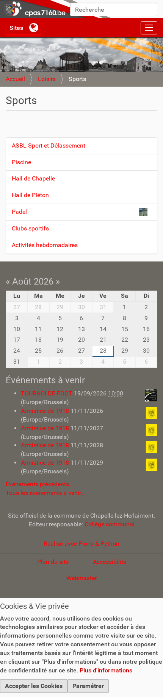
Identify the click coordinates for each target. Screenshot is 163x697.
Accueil (15, 78)
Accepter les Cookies (34, 685)
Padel (19, 211)
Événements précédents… (39, 484)
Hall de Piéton (30, 195)
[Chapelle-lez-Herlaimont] (57, 9)
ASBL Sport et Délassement (48, 145)
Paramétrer (88, 685)
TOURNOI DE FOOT (47, 393)
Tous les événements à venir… (45, 492)
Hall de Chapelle (33, 178)
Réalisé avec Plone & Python (81, 543)
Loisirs (47, 78)
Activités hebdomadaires (45, 245)
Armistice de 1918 (46, 410)
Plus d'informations (106, 670)
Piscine (21, 162)
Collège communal (110, 524)
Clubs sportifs (30, 228)
